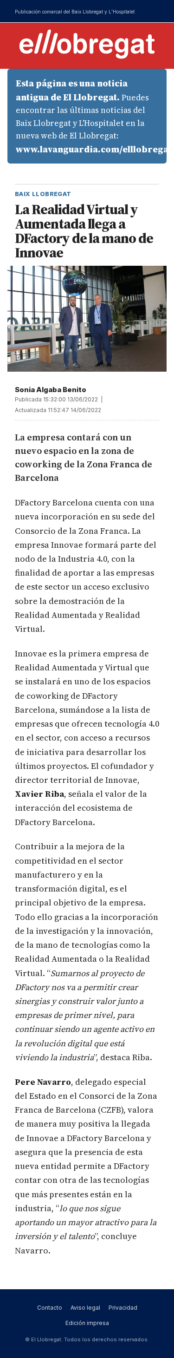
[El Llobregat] (87, 44)
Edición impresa (87, 1322)
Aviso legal (85, 1307)
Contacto (49, 1307)
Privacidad (123, 1307)
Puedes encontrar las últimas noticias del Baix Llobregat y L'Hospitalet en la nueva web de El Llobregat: (91, 116)
